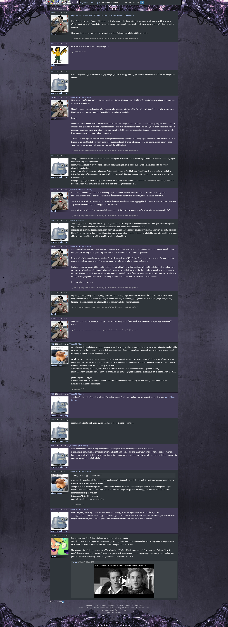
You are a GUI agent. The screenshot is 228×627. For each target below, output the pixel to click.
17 (134, 3)
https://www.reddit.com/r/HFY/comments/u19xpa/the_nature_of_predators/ (102, 15)
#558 (52, 535)
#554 (52, 420)
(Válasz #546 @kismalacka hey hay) (80, 190)
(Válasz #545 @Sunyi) (76, 344)
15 (126, 3)
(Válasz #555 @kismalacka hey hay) (80, 471)
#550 (52, 292)
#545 (52, 97)
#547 (52, 190)
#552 (52, 344)
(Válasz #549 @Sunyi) (76, 394)
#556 (52, 471)
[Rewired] (58, 2)
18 (138, 3)
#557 (52, 509)
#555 (52, 446)
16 (130, 3)
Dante (53, 557)
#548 (52, 220)
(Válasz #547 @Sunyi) (76, 220)
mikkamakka (56, 366)
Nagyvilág (83, 3)
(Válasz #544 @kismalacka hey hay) (80, 97)
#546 (52, 155)
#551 (52, 318)
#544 (52, 71)
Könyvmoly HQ (95, 3)
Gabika (54, 65)
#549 (52, 246)
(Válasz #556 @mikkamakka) (78, 509)
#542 (52, 12)
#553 (52, 394)
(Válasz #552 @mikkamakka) (78, 446)
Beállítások (77, 2)
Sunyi (53, 34)
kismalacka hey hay (59, 93)
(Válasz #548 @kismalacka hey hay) (80, 246)
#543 (52, 43)
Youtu (74, 562)
